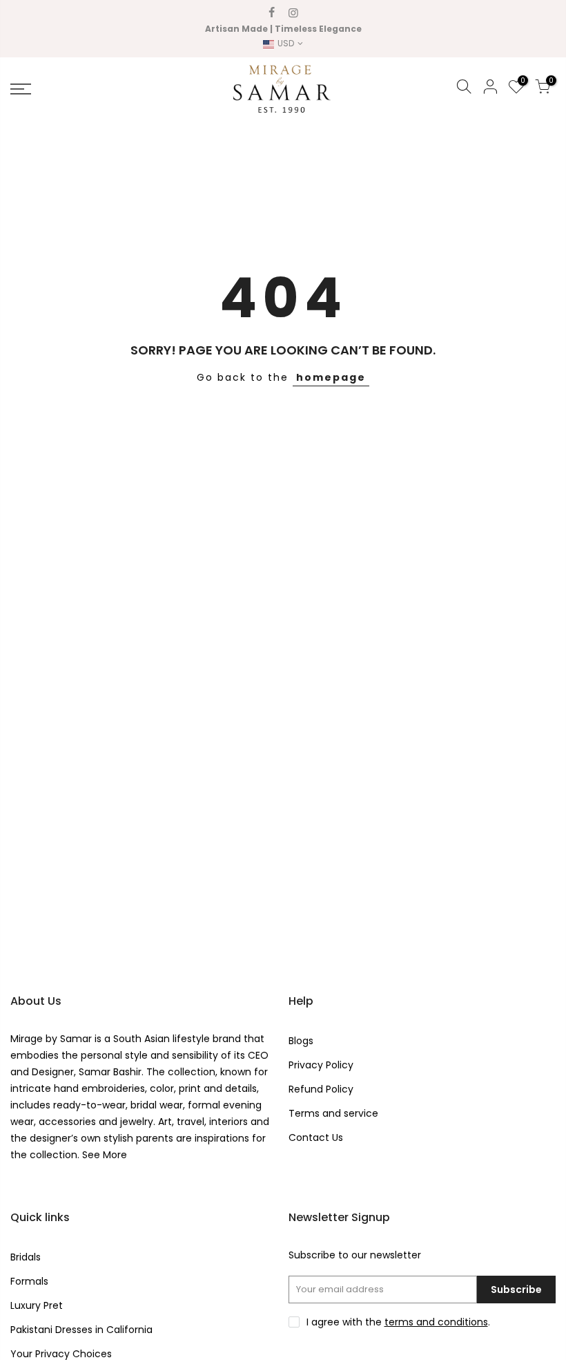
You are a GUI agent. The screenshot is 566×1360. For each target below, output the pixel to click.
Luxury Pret (36, 1305)
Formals (29, 1281)
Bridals (25, 1257)
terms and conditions (436, 1322)
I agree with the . (398, 1322)
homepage (331, 377)
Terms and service (333, 1113)
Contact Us (316, 1137)
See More (103, 1155)
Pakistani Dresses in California (81, 1330)
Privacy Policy (321, 1065)
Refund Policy (321, 1089)
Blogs (301, 1041)
